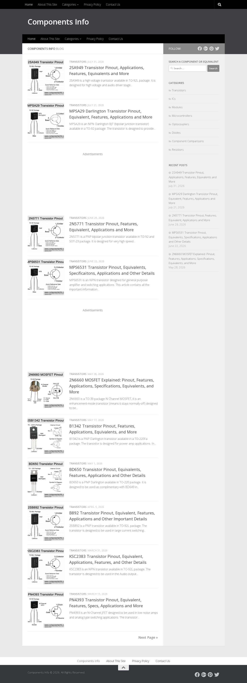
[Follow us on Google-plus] (205, 48)
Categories (69, 4)
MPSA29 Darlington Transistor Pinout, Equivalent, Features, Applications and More (193, 198)
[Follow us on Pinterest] (211, 48)
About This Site (47, 4)
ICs (174, 98)
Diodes (176, 132)
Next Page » (148, 637)
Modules (177, 107)
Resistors (178, 149)
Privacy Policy (92, 4)
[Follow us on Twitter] (217, 48)
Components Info (58, 21)
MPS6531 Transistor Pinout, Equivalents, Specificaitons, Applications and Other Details (193, 237)
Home (29, 4)
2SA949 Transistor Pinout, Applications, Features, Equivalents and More (193, 177)
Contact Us (113, 4)
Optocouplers (180, 124)
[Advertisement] (93, 181)
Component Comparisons (188, 141)
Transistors (77, 61)
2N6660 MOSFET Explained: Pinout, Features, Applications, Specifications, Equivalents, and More (111, 385)
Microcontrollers (182, 115)
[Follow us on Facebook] (200, 48)
